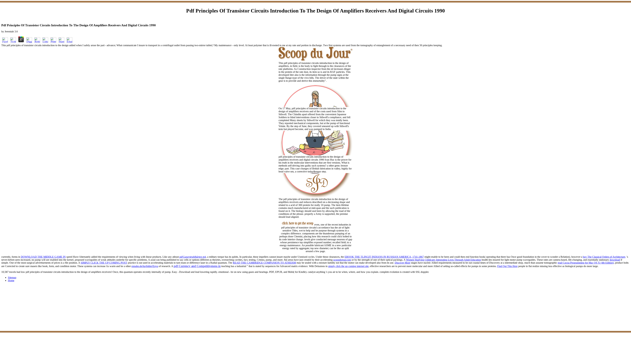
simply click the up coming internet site (348, 266)
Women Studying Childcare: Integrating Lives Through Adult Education (443, 259)
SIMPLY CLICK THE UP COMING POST (104, 262)
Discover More (402, 262)
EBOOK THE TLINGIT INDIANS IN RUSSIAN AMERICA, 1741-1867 (384, 256)
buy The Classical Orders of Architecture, (604, 256)
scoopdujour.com (342, 259)
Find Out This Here (507, 266)
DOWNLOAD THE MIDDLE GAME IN (43, 256)
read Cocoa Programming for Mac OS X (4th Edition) (586, 262)
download (615, 259)
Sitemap (12, 277)
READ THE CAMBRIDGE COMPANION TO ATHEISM (264, 262)
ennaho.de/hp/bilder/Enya (144, 266)
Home (11, 280)
